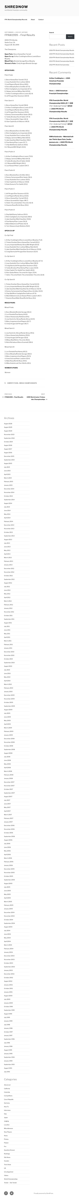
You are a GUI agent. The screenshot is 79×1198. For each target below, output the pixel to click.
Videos (6, 1175)
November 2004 (9, 916)
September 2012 (9, 579)
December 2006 (9, 825)
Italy (5, 1114)
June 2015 (7, 470)
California (7, 1088)
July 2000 (7, 999)
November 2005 (9, 872)
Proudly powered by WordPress (43, 1193)
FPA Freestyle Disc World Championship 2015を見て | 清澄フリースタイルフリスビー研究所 (61, 103)
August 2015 (8, 463)
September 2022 (9, 438)
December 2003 (9, 956)
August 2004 (8, 927)
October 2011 (8, 615)
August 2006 (8, 840)
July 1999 (7, 1017)
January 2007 (8, 822)
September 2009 (9, 706)
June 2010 (7, 673)
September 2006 (9, 836)
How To (6, 1106)
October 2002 (8, 977)
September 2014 (9, 499)
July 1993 (7, 1072)
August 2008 (8, 753)
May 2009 (7, 720)
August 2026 (8, 423)
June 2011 (7, 630)
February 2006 (8, 861)
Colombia (7, 1092)
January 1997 (8, 1035)
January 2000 (8, 1003)
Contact (41, 19)
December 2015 (9, 456)
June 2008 (7, 760)
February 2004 (8, 948)
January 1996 (8, 1046)
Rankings (7, 1154)
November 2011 (9, 612)
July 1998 (7, 1024)
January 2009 (8, 735)
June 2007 (7, 804)
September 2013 (9, 536)
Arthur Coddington (56, 78)
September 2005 (9, 880)
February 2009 (8, 731)
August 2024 (8, 431)
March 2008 (8, 771)
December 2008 (9, 738)
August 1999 (8, 1014)
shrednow (16, 7)
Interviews (7, 1110)
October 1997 (8, 1032)
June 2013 (7, 546)
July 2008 (7, 757)
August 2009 (8, 709)
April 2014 (7, 518)
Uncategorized (8, 1172)
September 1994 (9, 1057)
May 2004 (7, 938)
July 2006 (7, 843)
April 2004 (7, 941)
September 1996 (9, 1039)
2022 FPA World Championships (59, 65)
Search (51, 32)
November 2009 (9, 699)
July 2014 (7, 507)
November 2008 (9, 742)
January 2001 (8, 992)
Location (6, 1125)
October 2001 (8, 988)
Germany (7, 1103)
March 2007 (8, 814)
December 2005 (9, 869)
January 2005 (8, 909)
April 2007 (7, 811)
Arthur (25, 32)
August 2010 (8, 666)
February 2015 (8, 481)
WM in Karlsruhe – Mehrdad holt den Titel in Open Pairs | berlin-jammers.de (61, 139)
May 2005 (7, 894)
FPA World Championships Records (16, 19)
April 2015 (7, 474)
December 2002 (9, 974)
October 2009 (8, 702)
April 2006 (7, 854)
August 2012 (8, 583)
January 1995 (8, 1053)
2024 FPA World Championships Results (61, 57)
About (33, 19)
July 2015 (7, 467)
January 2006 (8, 865)
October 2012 (8, 575)
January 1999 (8, 1021)
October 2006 (8, 833)
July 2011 (7, 626)
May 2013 (7, 550)
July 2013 (7, 543)
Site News (7, 1157)
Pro (5, 1146)
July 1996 (7, 1043)
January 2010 (8, 691)
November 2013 (9, 528)
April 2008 (7, 767)
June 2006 (7, 847)
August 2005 (8, 883)
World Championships (28, 383)
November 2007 (9, 785)
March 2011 (7, 641)
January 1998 (8, 1028)
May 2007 (7, 807)
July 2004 (7, 930)
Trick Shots (7, 1164)
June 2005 (7, 890)
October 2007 (8, 789)
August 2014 (8, 503)
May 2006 (7, 851)
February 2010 (8, 688)
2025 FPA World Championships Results (61, 54)
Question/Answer (9, 1150)
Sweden (6, 1161)
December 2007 (9, 782)
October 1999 (8, 1006)
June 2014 (7, 510)
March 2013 (8, 557)
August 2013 (8, 539)
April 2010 (7, 681)
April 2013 (7, 554)
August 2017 (8, 449)
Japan (6, 1117)
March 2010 (8, 684)
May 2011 (7, 633)
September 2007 (9, 793)
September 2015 (9, 460)
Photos (6, 1139)
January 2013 (8, 565)
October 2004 (8, 919)
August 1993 (8, 1068)
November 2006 (9, 829)
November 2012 (9, 572)
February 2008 (8, 775)
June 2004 (7, 934)
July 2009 (7, 713)
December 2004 (9, 912)
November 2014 (9, 492)
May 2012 (7, 594)
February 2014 (8, 521)
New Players (8, 1132)
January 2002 (8, 985)
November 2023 (9, 434)
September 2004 (9, 923)
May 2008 (7, 764)
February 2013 (8, 561)
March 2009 (8, 728)
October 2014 (8, 496)
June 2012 (7, 590)
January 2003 (8, 970)
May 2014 (7, 514)
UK (5, 1168)
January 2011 (8, 648)
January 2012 (8, 608)
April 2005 (7, 898)
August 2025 (8, 427)
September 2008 (9, 749)
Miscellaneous (8, 1128)
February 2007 (8, 818)
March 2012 (8, 601)
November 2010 (9, 655)
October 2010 (8, 659)
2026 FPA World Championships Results (61, 50)
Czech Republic (9, 1099)
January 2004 (8, 952)
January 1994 (8, 1061)
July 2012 (7, 586)
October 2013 (8, 532)
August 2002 (8, 981)
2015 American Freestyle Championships (59, 81)
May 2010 (7, 677)
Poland (6, 1143)
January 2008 (8, 778)
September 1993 (9, 1064)
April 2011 (7, 637)
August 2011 (8, 623)
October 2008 (8, 746)
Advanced (7, 1085)
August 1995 (8, 1050)
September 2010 (9, 662)
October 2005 (8, 876)
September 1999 (9, 1010)
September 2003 (9, 967)
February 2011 (8, 644)
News (6, 1135)
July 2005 (7, 887)
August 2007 (8, 796)
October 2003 (8, 963)
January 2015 (8, 485)
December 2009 (9, 695)
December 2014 (9, 489)
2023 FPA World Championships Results (61, 61)
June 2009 (7, 717)
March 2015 (8, 478)
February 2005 (8, 905)
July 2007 (7, 800)
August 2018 (8, 445)
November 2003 (9, 959)
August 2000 (8, 995)
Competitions (12, 383)
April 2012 (7, 597)
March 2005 (8, 901)
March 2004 (8, 945)
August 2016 (8, 452)
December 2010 (9, 652)
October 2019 (8, 442)
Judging (6, 1121)
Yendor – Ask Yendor (10, 1182)
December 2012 (9, 568)
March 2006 (8, 858)
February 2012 (8, 604)
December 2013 (9, 525)
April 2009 (7, 724)
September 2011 (9, 619)
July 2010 (7, 670)
